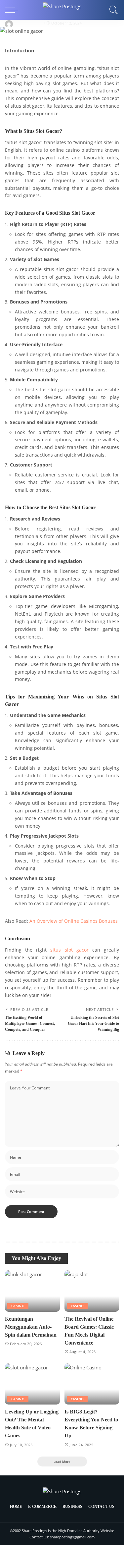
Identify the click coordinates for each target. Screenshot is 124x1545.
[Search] (112, 10)
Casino (17, 1305)
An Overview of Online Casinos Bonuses (73, 921)
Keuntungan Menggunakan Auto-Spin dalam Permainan (31, 1327)
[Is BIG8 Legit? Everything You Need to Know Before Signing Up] (91, 1384)
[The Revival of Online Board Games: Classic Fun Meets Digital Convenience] (91, 1290)
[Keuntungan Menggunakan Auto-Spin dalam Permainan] (32, 1290)
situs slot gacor (69, 950)
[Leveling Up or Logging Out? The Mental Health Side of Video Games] (32, 1384)
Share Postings (28, 23)
